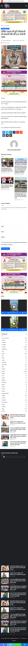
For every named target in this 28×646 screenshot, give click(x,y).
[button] (14, 307)
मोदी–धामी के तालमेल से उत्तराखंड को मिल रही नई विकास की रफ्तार (7, 186)
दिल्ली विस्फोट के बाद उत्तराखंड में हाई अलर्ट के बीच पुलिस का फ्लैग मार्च (7, 170)
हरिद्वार (3, 409)
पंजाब (3, 375)
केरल (3, 351)
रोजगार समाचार (4, 402)
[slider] (13, 312)
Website (3, 237)
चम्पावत (3, 360)
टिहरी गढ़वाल (4, 364)
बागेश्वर (3, 384)
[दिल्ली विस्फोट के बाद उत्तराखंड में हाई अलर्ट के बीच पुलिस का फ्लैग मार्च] (7, 162)
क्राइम (3, 353)
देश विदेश (3, 369)
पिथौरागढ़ (3, 380)
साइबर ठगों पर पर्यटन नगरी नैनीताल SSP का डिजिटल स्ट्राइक (18, 422)
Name (3, 226)
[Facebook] (3, 132)
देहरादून (7, 28)
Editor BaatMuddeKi (7, 40)
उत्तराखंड (7, 25)
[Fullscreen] (25, 313)
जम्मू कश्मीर (4, 362)
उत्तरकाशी (3, 342)
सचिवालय (3, 406)
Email (2, 231)
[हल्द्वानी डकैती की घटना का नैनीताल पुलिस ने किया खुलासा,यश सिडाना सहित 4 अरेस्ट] (5, 437)
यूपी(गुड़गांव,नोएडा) (5, 393)
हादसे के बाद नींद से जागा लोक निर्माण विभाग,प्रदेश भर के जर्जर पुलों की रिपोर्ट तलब (20, 196)
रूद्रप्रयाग (4, 400)
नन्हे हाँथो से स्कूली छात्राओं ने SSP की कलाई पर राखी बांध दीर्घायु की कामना (17, 416)
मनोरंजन (3, 389)
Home (3, 25)
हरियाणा (3, 411)
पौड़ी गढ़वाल (4, 382)
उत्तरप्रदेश (4, 344)
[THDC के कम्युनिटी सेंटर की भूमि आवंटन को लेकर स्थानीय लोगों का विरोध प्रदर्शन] (5, 430)
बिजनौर (3, 386)
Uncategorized (5, 338)
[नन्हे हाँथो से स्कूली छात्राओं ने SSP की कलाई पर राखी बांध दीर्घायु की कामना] (5, 416)
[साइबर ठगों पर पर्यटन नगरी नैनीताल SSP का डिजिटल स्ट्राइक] (5, 423)
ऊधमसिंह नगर (4, 349)
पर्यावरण (3, 377)
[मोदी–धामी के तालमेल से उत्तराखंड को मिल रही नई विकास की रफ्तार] (7, 180)
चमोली (3, 358)
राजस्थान (3, 397)
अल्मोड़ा (3, 340)
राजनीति (3, 395)
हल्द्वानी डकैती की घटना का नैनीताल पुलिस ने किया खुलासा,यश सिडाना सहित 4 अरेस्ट (18, 436)
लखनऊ (3, 404)
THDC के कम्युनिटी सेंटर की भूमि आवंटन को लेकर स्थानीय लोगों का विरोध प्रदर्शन (18, 429)
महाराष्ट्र (3, 391)
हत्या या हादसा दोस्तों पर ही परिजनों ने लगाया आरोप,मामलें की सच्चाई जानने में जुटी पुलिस (18, 443)
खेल (2, 355)
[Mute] (22, 313)
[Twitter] (7, 132)
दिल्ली (3, 366)
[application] (14, 307)
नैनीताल (3, 373)
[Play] (3, 313)
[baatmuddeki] (7, 6)
